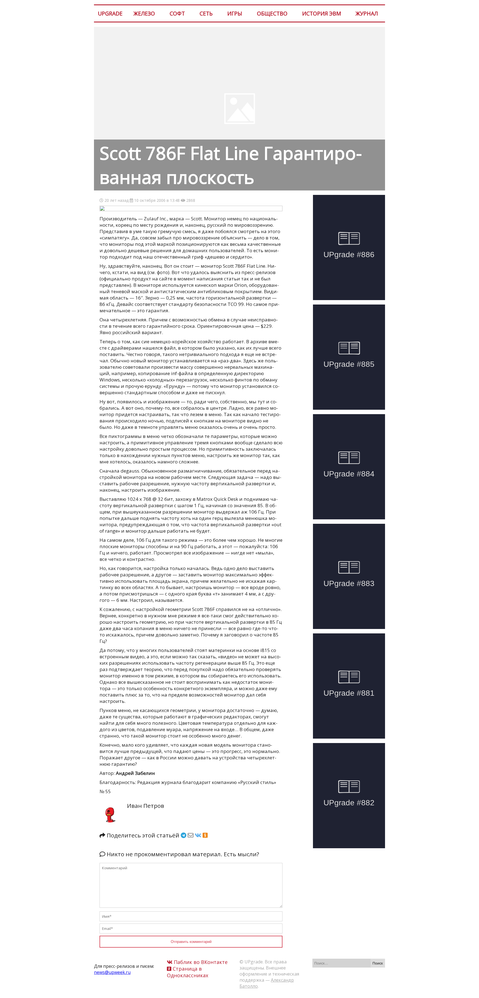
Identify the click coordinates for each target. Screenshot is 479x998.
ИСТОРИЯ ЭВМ (321, 13)
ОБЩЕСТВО (272, 13)
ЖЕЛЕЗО (144, 13)
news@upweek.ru (112, 972)
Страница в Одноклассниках (187, 972)
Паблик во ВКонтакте (200, 962)
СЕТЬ (206, 13)
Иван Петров (145, 805)
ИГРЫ (234, 13)
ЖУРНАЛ (367, 13)
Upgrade (110, 13)
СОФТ (177, 13)
